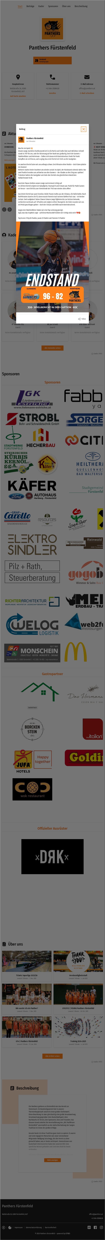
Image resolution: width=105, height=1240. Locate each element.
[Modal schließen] (52, 620)
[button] (52, 267)
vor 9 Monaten (30, 141)
